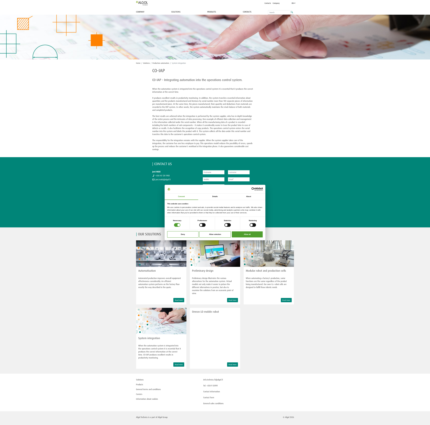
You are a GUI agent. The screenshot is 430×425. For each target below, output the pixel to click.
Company (276, 3)
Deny (183, 234)
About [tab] (248, 196)
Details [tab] (215, 196)
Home (138, 63)
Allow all (247, 234)
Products (211, 12)
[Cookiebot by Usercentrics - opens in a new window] (253, 189)
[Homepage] (144, 3)
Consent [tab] (181, 196)
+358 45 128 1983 (162, 175)
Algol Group (163, 417)
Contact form (208, 397)
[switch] (202, 225)
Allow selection (215, 234)
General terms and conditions (148, 389)
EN (293, 3)
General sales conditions (213, 403)
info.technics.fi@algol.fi (213, 379)
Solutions (176, 12)
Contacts (267, 3)
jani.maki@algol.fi (163, 179)
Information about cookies (147, 399)
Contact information (211, 391)
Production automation (160, 63)
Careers (139, 394)
